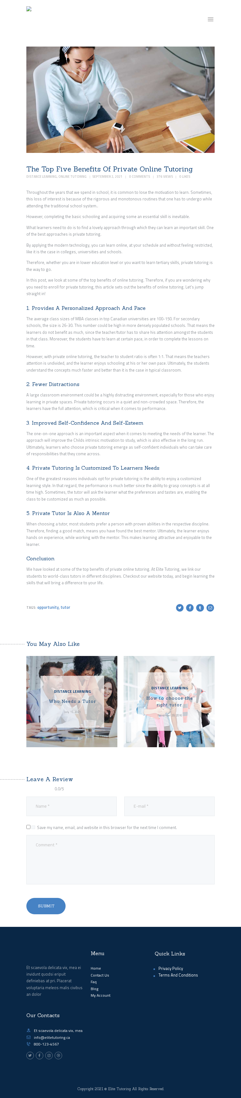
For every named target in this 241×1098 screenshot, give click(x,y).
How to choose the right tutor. (169, 701)
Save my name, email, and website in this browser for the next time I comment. (107, 827)
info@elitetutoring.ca (52, 1037)
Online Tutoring (72, 176)
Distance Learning (41, 176)
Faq (94, 982)
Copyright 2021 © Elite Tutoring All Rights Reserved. (120, 1089)
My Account (100, 995)
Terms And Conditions (178, 975)
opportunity (48, 607)
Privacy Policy (170, 968)
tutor (65, 607)
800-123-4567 (46, 1044)
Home (96, 968)
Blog (94, 989)
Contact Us (100, 975)
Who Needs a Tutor (72, 701)
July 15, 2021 (72, 711)
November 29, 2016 (170, 715)
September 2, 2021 (107, 176)
